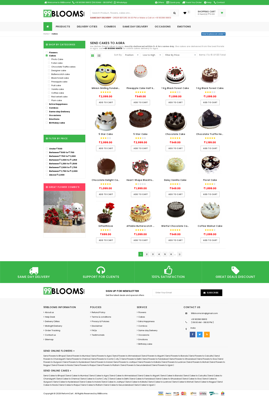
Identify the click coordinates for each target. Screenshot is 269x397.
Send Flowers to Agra (101, 355)
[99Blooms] (64, 13)
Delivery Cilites (52, 321)
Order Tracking (52, 330)
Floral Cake (210, 180)
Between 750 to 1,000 (62, 156)
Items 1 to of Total (212, 54)
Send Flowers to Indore (101, 362)
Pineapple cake (59, 81)
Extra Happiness (58, 104)
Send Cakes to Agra (99, 375)
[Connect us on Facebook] (192, 334)
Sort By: (118, 54)
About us (49, 312)
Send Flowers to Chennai (78, 359)
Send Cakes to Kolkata (136, 381)
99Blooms (102, 393)
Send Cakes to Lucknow (160, 381)
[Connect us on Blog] (207, 334)
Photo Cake (57, 59)
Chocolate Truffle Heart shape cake (211, 134)
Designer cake (58, 70)
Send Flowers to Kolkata (149, 362)
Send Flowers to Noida (62, 365)
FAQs (94, 330)
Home (46, 34)
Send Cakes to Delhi (119, 378)
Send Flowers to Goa (207, 359)
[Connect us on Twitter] (200, 334)
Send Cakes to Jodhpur (113, 381)
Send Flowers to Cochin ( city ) (106, 359)
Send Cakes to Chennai (68, 378)
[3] (185, 13)
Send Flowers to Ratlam (108, 365)
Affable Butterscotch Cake (141, 226)
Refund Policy (98, 312)
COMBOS (110, 26)
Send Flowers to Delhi (131, 359)
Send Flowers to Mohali (198, 362)
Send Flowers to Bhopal (54, 355)
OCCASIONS (163, 26)
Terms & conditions (101, 316)
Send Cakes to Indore (90, 381)
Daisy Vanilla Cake (175, 180)
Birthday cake (57, 122)
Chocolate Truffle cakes (63, 66)
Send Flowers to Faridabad (155, 359)
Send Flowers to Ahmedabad (127, 355)
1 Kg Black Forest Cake (175, 88)
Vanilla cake (57, 89)
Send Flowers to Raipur (85, 365)
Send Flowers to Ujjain (162, 365)
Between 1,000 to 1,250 (63, 160)
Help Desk (50, 316)
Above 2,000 (56, 175)
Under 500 (55, 148)
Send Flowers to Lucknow (174, 362)
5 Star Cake (106, 134)
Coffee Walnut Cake (210, 226)
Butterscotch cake (60, 74)
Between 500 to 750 (61, 152)
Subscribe (212, 292)
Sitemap (49, 339)
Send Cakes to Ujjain (144, 385)
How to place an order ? (213, 34)
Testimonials (98, 334)
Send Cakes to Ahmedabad (123, 375)
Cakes (52, 55)
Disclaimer (97, 325)
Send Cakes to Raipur (69, 385)
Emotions (54, 119)
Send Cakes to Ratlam (92, 385)
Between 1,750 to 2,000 (63, 171)
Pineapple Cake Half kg (141, 88)
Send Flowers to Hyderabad (76, 362)
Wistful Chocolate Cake (175, 226)
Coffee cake (57, 92)
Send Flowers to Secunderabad (136, 365)
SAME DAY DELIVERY (135, 26)
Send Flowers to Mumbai (78, 355)
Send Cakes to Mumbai (77, 375)
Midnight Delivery (53, 325)
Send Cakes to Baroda (171, 375)
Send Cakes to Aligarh (148, 375)
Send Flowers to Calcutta (201, 355)
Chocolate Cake (175, 134)
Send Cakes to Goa (192, 378)
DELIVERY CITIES (87, 26)
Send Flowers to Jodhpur (125, 362)
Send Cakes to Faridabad (142, 378)
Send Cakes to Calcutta (195, 375)
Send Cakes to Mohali (183, 381)
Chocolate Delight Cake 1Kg (106, 180)
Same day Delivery (59, 111)
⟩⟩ (179, 254)
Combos (53, 107)
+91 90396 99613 (112, 48)
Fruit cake (56, 85)
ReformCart (67, 393)
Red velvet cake (59, 96)
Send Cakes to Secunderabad (118, 385)
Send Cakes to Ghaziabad (169, 378)
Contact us (50, 334)
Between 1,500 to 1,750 (63, 167)
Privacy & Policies (100, 321)
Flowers (53, 52)
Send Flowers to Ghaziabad (183, 359)
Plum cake (56, 100)
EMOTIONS (184, 26)
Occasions (55, 115)
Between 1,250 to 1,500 (63, 163)
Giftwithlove (105, 226)
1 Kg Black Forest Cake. (210, 88)
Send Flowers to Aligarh (153, 355)
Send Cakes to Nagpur (205, 381)
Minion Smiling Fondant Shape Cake (106, 88)
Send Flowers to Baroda (176, 355)
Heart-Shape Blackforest (141, 180)
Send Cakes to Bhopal (54, 375)
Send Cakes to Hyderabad (66, 381)
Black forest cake (60, 77)
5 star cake (57, 63)
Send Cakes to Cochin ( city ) (95, 378)
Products (63, 26)
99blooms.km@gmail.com (204, 313)
